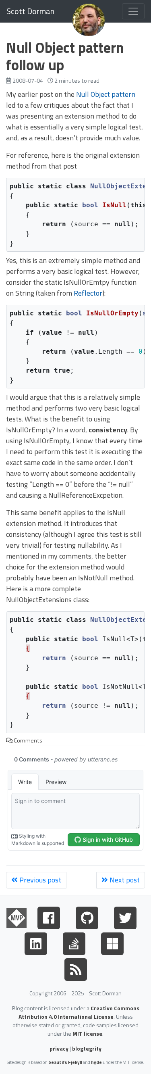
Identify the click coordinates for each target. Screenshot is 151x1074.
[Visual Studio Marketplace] (112, 942)
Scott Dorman (30, 11)
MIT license (87, 1033)
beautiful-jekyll (65, 1062)
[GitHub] (87, 916)
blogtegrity (86, 1048)
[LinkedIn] (36, 942)
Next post (124, 879)
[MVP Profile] (16, 916)
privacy (59, 1048)
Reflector (88, 293)
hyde (96, 1062)
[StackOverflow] (74, 942)
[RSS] (76, 968)
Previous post (39, 879)
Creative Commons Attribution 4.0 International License (79, 1012)
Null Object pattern (105, 94)
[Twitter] (125, 916)
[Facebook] (49, 916)
